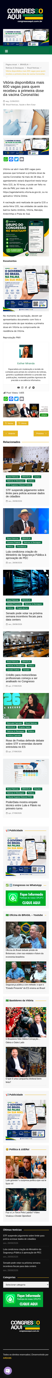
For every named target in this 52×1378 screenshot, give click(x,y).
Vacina (10, 423)
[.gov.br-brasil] (26, 37)
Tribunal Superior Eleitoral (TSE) (19, 797)
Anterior (11, 433)
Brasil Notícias (12, 105)
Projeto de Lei (22, 608)
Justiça (37, 477)
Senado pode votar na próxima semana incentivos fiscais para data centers (24, 616)
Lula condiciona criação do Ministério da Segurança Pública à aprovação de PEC (26, 554)
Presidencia (21, 547)
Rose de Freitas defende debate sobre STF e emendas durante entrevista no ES (25, 743)
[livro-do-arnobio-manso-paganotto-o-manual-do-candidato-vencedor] (26, 410)
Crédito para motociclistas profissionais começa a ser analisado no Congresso (21, 678)
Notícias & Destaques (15, 481)
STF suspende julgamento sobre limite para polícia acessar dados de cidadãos (25, 493)
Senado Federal (13, 670)
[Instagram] (22, 387)
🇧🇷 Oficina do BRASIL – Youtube (24, 915)
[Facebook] (26, 387)
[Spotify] (33, 387)
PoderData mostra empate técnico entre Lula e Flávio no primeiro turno (23, 805)
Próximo (40, 433)
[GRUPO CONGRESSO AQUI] (26, 237)
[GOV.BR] (26, 288)
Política (31, 481)
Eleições (37, 789)
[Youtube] (18, 387)
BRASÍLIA (26, 477)
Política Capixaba (14, 735)
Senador (26, 670)
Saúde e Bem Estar (27, 105)
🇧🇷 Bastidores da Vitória (19, 1000)
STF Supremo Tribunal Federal (19, 485)
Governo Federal (13, 542)
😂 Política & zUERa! (17, 1149)
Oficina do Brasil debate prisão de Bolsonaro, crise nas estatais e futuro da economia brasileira (24, 953)
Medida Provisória (14, 604)
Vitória (23, 423)
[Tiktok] (30, 387)
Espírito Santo (24, 727)
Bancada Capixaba (14, 723)
